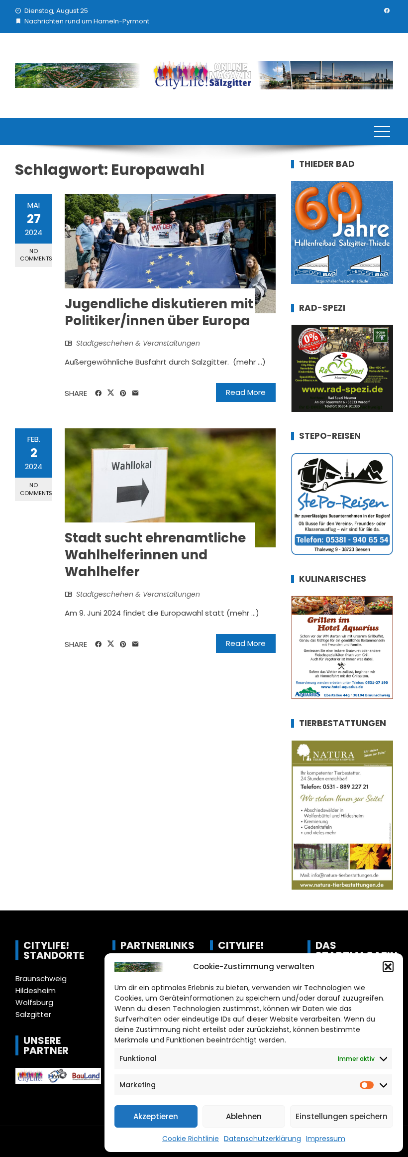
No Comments (36, 254)
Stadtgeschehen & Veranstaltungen (138, 343)
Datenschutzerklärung (262, 1139)
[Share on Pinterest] (123, 393)
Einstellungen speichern (342, 1116)
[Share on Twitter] (110, 393)
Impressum (325, 1139)
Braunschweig (41, 978)
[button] (388, 967)
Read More (246, 392)
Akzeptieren (155, 1116)
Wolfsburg (34, 1002)
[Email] (135, 393)
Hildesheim (35, 990)
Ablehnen (244, 1116)
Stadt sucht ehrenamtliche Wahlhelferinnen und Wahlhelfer (155, 555)
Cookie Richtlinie (190, 1139)
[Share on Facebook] (98, 393)
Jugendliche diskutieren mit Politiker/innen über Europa (159, 312)
